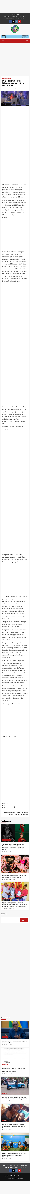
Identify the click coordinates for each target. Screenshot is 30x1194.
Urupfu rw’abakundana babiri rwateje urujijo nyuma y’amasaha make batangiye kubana (14, 1126)
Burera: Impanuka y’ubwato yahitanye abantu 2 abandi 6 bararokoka (16, 812)
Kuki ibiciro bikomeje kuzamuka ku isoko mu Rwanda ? (13, 806)
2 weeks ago (12, 1158)
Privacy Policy (10, 18)
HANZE (4, 1093)
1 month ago (12, 879)
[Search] (27, 40)
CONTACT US (15, 16)
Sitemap (17, 18)
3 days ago (12, 1073)
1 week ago (12, 1129)
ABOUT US (23, 16)
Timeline (22, 18)
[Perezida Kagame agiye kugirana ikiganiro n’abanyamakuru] (15, 1030)
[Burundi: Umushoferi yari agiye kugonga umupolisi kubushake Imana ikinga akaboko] (15, 1086)
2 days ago (12, 1044)
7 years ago (13, 88)
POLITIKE (5, 1036)
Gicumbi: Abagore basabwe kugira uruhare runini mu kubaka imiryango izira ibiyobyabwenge (14, 1155)
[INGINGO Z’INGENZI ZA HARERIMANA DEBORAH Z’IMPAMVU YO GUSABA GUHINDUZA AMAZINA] (15, 1057)
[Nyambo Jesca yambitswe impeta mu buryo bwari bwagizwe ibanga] (15, 864)
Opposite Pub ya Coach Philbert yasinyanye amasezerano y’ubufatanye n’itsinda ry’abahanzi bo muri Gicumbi (14, 904)
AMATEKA (5, 1064)
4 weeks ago (12, 851)
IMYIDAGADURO (6, 78)
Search (4, 914)
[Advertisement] (15, 6)
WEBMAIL (7, 16)
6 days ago (12, 1100)
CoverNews (10, 1178)
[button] (2, 41)
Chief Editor (6, 88)
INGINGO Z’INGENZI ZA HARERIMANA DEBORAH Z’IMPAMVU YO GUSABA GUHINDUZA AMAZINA (13, 1070)
